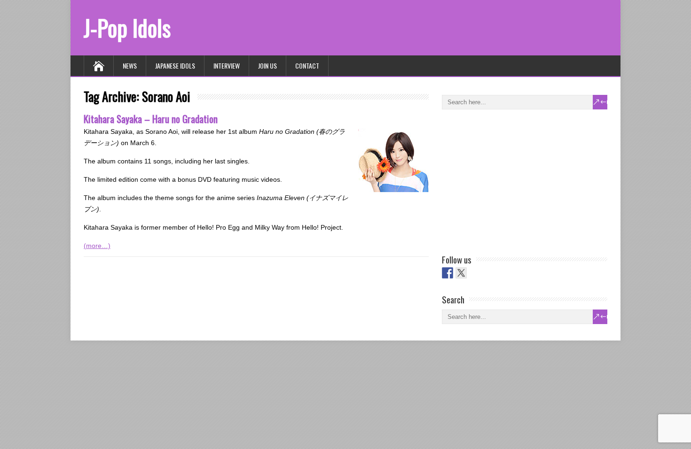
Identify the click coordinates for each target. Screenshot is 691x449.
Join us (267, 65)
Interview (226, 65)
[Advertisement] (512, 180)
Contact (307, 65)
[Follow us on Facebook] (447, 273)
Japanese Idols (175, 65)
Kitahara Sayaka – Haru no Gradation (151, 118)
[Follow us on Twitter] (461, 273)
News (130, 65)
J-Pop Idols (127, 27)
